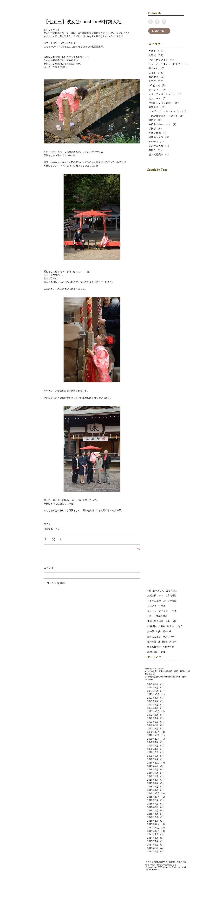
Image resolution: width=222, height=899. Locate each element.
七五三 (58, 529)
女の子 (150, 631)
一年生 (173, 611)
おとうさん (171, 590)
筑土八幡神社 (154, 647)
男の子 (172, 641)
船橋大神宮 (168, 647)
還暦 (163, 652)
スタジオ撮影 (169, 600)
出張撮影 (48, 529)
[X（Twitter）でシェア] (53, 539)
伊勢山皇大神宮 (155, 621)
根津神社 (151, 641)
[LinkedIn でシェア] (61, 539)
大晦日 (179, 626)
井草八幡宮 (161, 616)
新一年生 (167, 631)
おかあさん (158, 590)
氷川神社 (162, 641)
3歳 (149, 590)
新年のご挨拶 (154, 636)
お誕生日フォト (155, 595)
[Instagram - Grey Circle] (164, 21)
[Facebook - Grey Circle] (157, 21)
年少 (158, 631)
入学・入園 (170, 621)
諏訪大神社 (153, 652)
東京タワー (168, 636)
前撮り (161, 626)
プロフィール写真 (156, 605)
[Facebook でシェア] (45, 539)
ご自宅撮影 (170, 595)
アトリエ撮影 (154, 600)
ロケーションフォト (157, 611)
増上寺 (170, 626)
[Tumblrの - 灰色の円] (150, 21)
